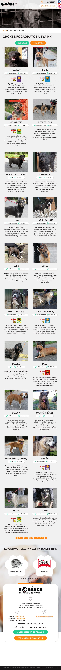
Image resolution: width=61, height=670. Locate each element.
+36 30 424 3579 (50, 2)
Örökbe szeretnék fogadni (30, 632)
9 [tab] (35, 578)
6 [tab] (30, 578)
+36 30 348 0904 (20, 618)
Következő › (40, 538)
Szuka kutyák (38, 43)
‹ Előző (20, 538)
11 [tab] (39, 578)
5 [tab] (28, 578)
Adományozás (49, 6)
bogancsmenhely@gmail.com (44, 616)
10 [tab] (37, 578)
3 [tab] (25, 578)
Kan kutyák (22, 43)
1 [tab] (21, 578)
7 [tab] (32, 578)
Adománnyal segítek (32, 638)
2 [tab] (23, 578)
